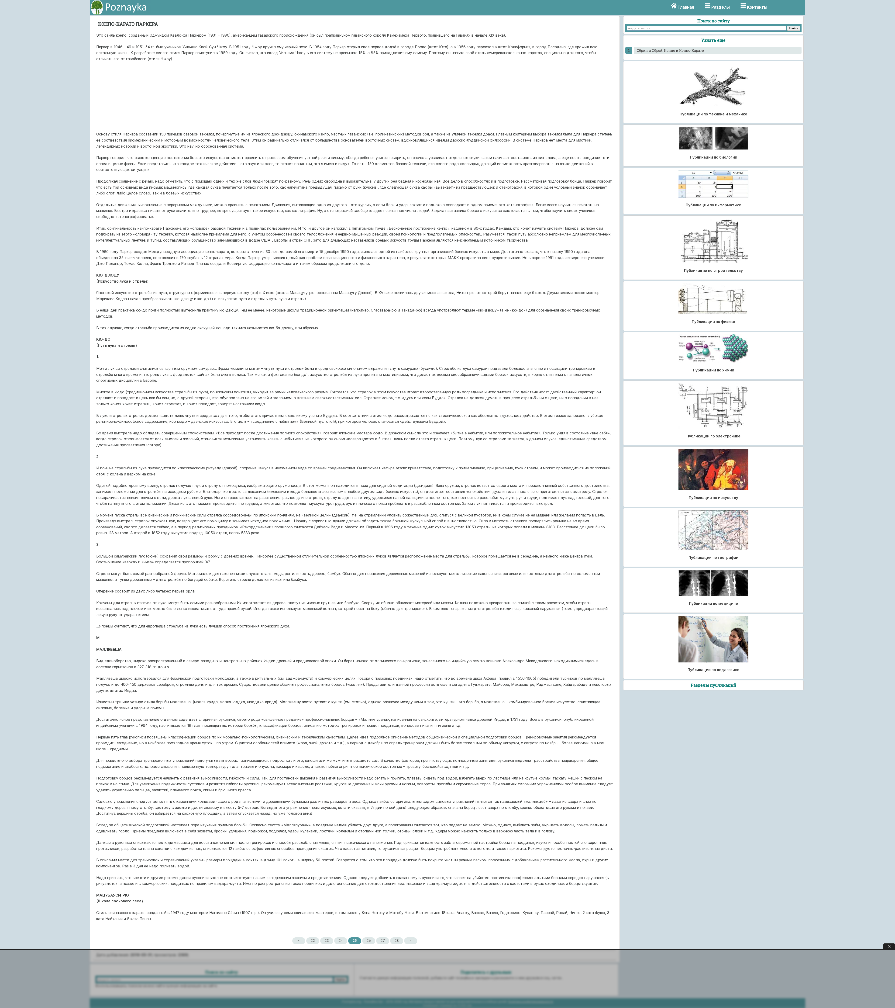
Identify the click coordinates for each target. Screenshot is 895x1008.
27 (383, 940)
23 (327, 940)
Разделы (720, 7)
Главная (686, 7)
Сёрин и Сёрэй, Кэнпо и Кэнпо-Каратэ (670, 50)
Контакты (757, 7)
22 (313, 940)
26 (369, 940)
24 (341, 940)
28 (397, 940)
